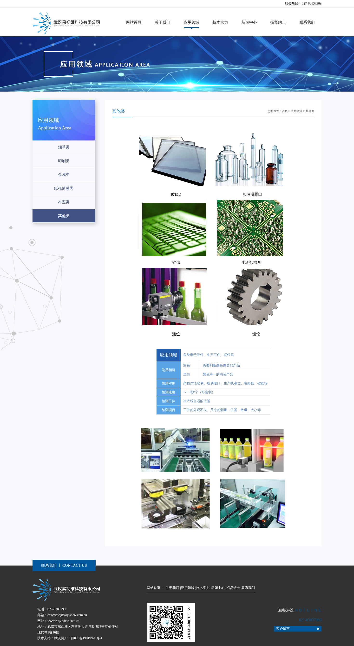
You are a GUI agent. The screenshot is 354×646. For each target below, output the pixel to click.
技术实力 (220, 22)
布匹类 (64, 202)
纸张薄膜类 (63, 188)
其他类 (64, 216)
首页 (285, 111)
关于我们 (162, 22)
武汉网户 (61, 638)
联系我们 (307, 22)
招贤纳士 (278, 22)
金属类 (64, 175)
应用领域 (191, 22)
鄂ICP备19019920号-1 (86, 638)
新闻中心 (249, 22)
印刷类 (64, 161)
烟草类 (64, 147)
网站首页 (133, 22)
